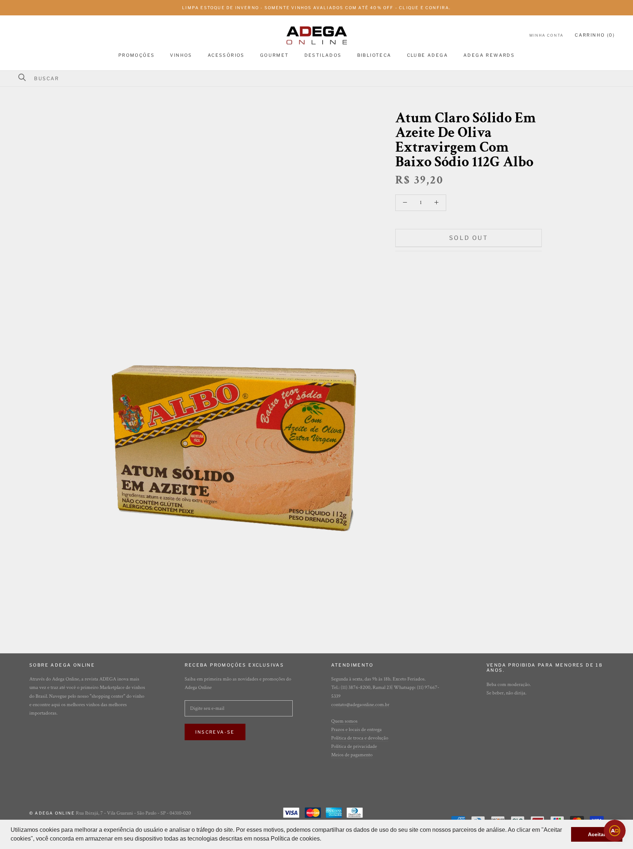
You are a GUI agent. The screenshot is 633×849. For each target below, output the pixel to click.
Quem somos (344, 721)
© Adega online (52, 813)
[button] (324, 839)
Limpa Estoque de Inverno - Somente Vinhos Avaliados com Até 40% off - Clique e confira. (316, 7)
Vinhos (181, 55)
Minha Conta (546, 35)
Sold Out (468, 237)
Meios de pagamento (352, 755)
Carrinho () (595, 35)
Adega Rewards (489, 55)
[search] (321, 78)
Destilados (323, 55)
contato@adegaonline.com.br (360, 704)
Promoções (136, 55)
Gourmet (274, 55)
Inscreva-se (214, 732)
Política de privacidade (354, 746)
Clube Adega (427, 55)
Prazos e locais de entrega (356, 729)
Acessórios (226, 55)
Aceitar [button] (597, 834)
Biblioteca (374, 55)
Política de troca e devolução (359, 738)
